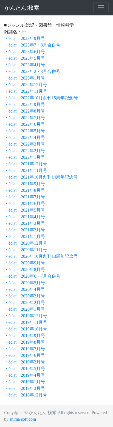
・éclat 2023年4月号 (24, 64)
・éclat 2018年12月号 (25, 395)
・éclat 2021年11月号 (25, 170)
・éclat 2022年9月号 (24, 104)
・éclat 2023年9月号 (24, 38)
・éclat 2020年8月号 (24, 269)
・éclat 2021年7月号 (24, 197)
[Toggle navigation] (101, 7)
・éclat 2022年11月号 (25, 91)
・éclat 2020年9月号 (24, 263)
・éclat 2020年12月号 (25, 243)
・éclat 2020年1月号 (24, 309)
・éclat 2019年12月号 (25, 315)
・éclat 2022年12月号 (25, 84)
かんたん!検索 (21, 8)
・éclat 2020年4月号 (24, 289)
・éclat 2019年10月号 (25, 329)
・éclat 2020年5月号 (24, 282)
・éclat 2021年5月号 (24, 210)
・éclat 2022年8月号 (24, 111)
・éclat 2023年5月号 (24, 58)
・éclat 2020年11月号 (25, 249)
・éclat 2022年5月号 (24, 130)
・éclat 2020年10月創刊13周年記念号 (41, 256)
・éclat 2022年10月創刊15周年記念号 (41, 97)
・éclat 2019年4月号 (24, 375)
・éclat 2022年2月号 (24, 150)
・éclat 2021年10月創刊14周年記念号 (41, 177)
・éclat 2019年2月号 (24, 362)
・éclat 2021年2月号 (24, 230)
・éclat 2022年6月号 (24, 124)
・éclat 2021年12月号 (25, 164)
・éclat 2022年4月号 (24, 137)
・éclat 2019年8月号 (24, 342)
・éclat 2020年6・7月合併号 (32, 276)
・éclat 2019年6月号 (24, 355)
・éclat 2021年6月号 (24, 203)
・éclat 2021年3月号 (24, 223)
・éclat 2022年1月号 (24, 157)
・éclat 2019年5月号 (24, 368)
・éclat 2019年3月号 (24, 388)
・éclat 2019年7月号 (24, 348)
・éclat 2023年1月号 (24, 78)
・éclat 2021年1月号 (24, 236)
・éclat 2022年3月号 (24, 144)
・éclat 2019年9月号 (24, 335)
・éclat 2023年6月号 (24, 51)
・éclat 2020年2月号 (24, 302)
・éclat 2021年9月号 (24, 183)
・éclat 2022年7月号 (24, 117)
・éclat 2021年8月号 (24, 190)
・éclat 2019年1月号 (24, 381)
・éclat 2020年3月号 (24, 296)
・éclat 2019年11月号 (25, 322)
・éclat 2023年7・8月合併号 (32, 45)
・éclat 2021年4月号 (24, 216)
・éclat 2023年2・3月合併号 (32, 71)
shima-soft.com (23, 419)
